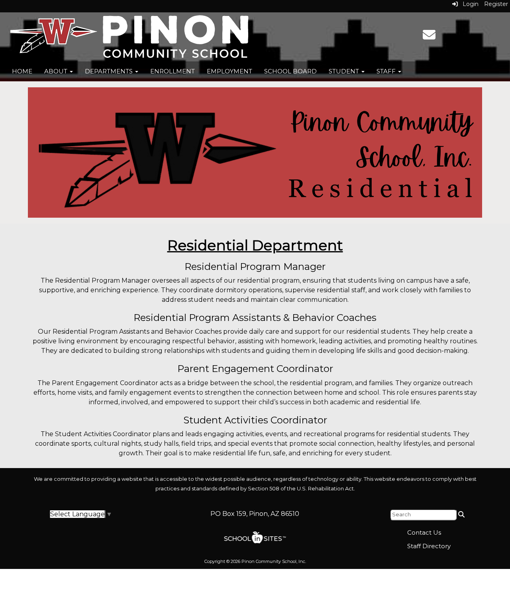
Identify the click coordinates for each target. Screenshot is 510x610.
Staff (387, 71)
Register (496, 4)
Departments (109, 71)
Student (345, 71)
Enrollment (172, 71)
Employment (229, 71)
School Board (290, 71)
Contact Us (424, 532)
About (56, 71)
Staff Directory (429, 546)
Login (468, 4)
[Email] (429, 37)
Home (22, 71)
